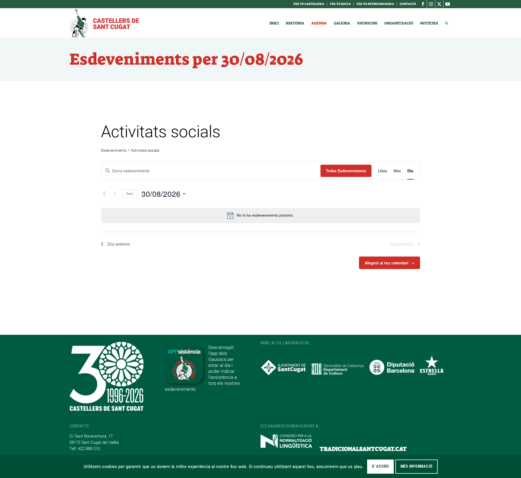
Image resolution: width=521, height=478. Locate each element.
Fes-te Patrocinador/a (375, 4)
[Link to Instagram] (431, 4)
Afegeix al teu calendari (386, 262)
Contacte (408, 4)
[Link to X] (439, 4)
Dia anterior (118, 244)
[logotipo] (104, 23)
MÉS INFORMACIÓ (417, 466)
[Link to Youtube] (447, 4)
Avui (129, 193)
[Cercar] (446, 23)
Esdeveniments (113, 150)
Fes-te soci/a (340, 4)
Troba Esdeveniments (346, 170)
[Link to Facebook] (423, 4)
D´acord (380, 466)
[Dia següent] (115, 193)
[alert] (260, 215)
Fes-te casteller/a (308, 4)
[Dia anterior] (104, 193)
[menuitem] (309, 4)
